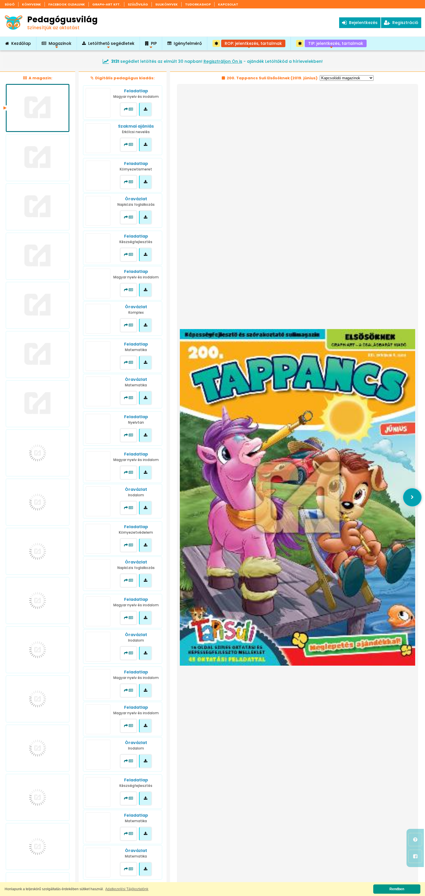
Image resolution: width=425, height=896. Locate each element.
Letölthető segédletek (111, 45)
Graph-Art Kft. (106, 4)
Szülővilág (138, 4)
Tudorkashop (198, 4)
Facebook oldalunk (66, 4)
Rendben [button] (396, 889)
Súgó (10, 4)
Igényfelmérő (188, 43)
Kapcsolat (228, 4)
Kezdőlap (21, 43)
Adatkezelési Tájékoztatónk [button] (126, 889)
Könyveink (31, 4)
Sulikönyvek (166, 4)
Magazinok (60, 45)
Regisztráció (404, 22)
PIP (154, 45)
